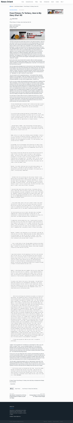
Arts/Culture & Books (19, 6)
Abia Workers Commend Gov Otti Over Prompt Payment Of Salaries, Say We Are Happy (18, 396)
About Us (45, 421)
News (41, 1)
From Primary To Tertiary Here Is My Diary (29, 388)
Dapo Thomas (17, 388)
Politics (36, 1)
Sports (52, 1)
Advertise (50, 421)
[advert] (27, 34)
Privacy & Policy (56, 421)
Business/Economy (29, 1)
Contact (57, 1)
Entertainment (46, 1)
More (62, 1)
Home (23, 1)
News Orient (7, 1)
